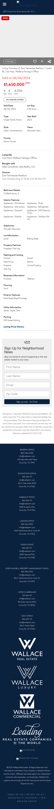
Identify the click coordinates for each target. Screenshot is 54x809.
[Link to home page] (27, 4)
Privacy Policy (35, 794)
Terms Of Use (16, 794)
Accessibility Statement (23, 798)
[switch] (34, 61)
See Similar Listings (15, 100)
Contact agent (9, 61)
